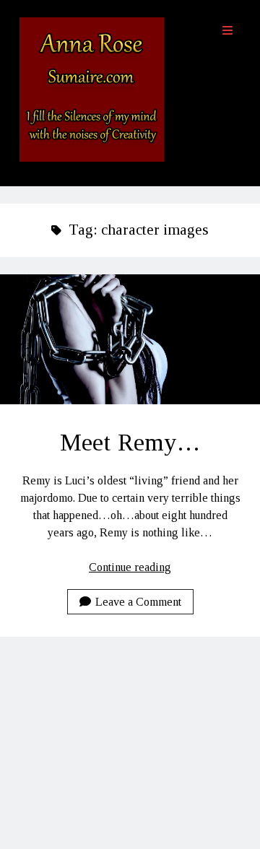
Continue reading (130, 567)
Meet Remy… (130, 339)
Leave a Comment (138, 602)
